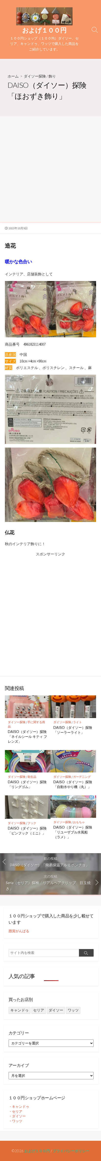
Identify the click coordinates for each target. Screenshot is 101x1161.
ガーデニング (82, 777)
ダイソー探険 (35, 76)
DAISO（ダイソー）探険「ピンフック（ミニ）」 (27, 830)
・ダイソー (17, 1116)
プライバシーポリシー (71, 1151)
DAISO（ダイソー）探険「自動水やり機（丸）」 (72, 784)
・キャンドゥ (19, 1106)
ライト (77, 722)
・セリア (15, 1111)
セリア (38, 1010)
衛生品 (31, 777)
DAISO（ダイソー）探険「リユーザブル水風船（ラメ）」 (72, 832)
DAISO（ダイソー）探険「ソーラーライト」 (72, 729)
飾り (52, 76)
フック (31, 823)
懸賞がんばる (19, 931)
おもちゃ (79, 822)
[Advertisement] (50, 169)
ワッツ (73, 1010)
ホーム (13, 76)
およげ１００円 (37, 1151)
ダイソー (56, 1010)
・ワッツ (15, 1121)
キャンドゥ (19, 1010)
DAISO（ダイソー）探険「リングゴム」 (27, 784)
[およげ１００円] (44, 16)
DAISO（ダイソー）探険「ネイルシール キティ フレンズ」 (27, 736)
